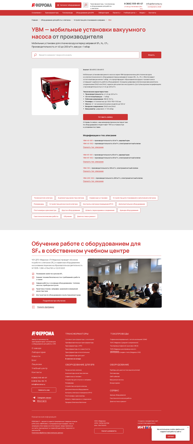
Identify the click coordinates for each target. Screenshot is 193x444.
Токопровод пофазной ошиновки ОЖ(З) (124, 346)
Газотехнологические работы (46, 216)
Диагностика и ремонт (86, 216)
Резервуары (39, 204)
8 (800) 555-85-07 (133, 3)
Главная (35, 20)
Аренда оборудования (129, 210)
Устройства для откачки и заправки (78, 380)
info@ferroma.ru (154, 3)
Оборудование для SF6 (85, 13)
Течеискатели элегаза (43, 198)
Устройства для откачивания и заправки (89, 20)
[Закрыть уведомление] (188, 427)
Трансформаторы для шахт (75, 356)
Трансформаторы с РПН (73, 346)
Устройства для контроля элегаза (63, 204)
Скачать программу (45, 307)
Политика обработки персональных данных (47, 433)
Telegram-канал (44, 397)
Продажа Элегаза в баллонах (75, 402)
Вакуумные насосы (117, 380)
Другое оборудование (71, 210)
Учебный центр (129, 13)
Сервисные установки (98, 198)
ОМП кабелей (115, 376)
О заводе (36, 348)
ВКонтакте (42, 401)
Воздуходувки (115, 383)
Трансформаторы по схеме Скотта (77, 349)
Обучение (68, 216)
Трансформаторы (52, 13)
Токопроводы (67, 13)
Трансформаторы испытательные (77, 352)
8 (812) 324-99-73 (39, 381)
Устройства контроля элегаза (76, 386)
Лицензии (37, 364)
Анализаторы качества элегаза (71, 198)
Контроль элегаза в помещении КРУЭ (98, 204)
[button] (105, 117)
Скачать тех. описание (93, 147)
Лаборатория (103, 13)
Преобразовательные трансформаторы (79, 343)
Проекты (116, 13)
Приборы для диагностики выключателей (125, 370)
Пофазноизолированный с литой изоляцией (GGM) (128, 339)
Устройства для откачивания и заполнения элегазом (134, 198)
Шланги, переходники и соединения (99, 210)
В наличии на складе (73, 359)
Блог (34, 360)
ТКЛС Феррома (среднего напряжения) (124, 343)
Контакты (152, 13)
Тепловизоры (114, 373)
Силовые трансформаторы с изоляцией (79, 339)
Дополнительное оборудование (132, 204)
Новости (36, 356)
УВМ (109, 20)
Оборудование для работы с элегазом (56, 20)
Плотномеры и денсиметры (45, 210)
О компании (36, 13)
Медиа (142, 13)
